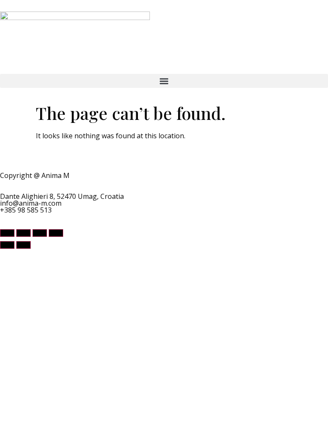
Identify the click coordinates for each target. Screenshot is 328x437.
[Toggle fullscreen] (23, 233)
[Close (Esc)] (56, 233)
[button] (164, 81)
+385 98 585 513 (26, 210)
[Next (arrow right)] (23, 245)
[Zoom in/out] (7, 233)
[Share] (39, 233)
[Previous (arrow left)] (7, 245)
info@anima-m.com (31, 203)
